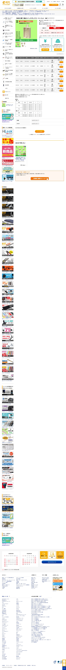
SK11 (3, 607)
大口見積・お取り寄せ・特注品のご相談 (45, 579)
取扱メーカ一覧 (5, 596)
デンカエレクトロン (19, 636)
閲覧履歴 (64, 661)
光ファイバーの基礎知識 (35, 622)
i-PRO (17, 598)
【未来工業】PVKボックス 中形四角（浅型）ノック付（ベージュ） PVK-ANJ (20, 159)
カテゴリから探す (8, 8)
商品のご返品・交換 (34, 582)
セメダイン (3, 627)
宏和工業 (17, 616)
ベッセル (3, 650)
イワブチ (17, 604)
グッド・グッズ (4, 614)
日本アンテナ (4, 640)
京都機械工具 (4, 613)
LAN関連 (17, 581)
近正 (17, 632)
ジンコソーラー (4, 622)
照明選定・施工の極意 (34, 640)
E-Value (17, 602)
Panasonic (3, 644)
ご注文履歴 (62, 1)
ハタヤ (17, 643)
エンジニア (18, 607)
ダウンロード (36, 120)
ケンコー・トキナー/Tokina (20, 615)
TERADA (3, 636)
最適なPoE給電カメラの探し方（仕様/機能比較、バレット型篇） (41, 606)
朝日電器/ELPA (4, 600)
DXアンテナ (4, 633)
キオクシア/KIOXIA (19, 612)
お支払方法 (33, 581)
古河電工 (3, 649)
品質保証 (32, 583)
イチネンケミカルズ (5, 603)
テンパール (3, 637)
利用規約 (15, 665)
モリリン (17, 655)
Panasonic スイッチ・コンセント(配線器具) (22, 584)
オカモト (17, 608)
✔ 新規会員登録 (54, 4)
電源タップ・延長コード (5, 584)
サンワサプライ (4, 620)
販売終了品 (18, 588)
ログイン (60, 5)
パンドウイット (18, 644)
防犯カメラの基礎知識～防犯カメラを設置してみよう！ (39, 598)
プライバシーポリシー (9, 665)
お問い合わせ (58, 1)
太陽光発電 (3, 583)
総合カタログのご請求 (45, 577)
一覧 (40, 596)
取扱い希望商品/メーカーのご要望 (46, 581)
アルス (17, 600)
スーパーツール (18, 624)
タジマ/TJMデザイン (5, 631)
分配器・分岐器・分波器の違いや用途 (37, 634)
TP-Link (3, 634)
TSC (16, 633)
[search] (44, 5)
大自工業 (17, 627)
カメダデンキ (4, 609)
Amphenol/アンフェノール (6, 601)
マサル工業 (3, 654)
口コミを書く (40, 131)
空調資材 (17, 582)
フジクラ (17, 646)
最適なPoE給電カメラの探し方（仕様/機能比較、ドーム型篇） (40, 607)
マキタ (3, 652)
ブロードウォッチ (19, 649)
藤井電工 (3, 646)
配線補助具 (3, 578)
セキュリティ (33, 588)
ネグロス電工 (4, 642)
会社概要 (3, 665)
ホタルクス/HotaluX (19, 651)
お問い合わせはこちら (52, 562)
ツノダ (17, 631)
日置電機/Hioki (4, 645)
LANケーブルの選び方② (35, 618)
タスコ (3, 632)
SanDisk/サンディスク (19, 619)
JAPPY (17, 621)
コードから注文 (58, 8)
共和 (17, 613)
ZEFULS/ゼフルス (19, 626)
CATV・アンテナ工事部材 (20, 577)
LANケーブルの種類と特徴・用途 (36, 620)
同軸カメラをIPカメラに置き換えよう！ (37, 604)
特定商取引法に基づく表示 (22, 665)
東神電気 (3, 638)
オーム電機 (3, 608)
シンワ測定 (3, 624)
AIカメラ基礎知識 (34, 642)
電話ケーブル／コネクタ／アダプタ (21, 580)
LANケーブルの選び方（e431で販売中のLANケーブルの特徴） (40, 616)
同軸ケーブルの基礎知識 (35, 630)
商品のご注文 (33, 577)
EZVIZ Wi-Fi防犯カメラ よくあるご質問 (37, 612)
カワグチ (17, 609)
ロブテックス (18, 657)
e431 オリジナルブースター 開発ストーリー (37, 638)
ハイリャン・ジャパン (19, 642)
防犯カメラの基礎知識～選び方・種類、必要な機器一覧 (39, 600)
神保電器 (17, 622)
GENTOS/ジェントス (5, 621)
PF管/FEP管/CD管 (4, 586)
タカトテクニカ (18, 630)
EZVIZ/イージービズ (19, 601)
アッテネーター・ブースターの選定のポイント (38, 631)
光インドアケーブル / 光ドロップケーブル (37, 624)
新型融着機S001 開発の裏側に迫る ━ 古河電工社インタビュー (40, 626)
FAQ (51, 1)
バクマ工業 (3, 643)
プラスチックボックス (19, 586)
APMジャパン (4, 606)
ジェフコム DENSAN (19, 620)
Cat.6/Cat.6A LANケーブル (35, 621)
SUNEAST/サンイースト (19, 618)
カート (63, 5)
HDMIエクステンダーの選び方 (35, 615)
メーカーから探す (33, 8)
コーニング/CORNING (5, 616)
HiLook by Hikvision (34, 613)
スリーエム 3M (4, 626)
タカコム (3, 630)
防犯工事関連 (18, 578)
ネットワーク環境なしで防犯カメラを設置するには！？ (39, 609)
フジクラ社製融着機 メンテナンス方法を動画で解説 (39, 627)
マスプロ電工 (18, 654)
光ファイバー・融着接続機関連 (6, 581)
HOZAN (3, 651)
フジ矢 (17, 648)
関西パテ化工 (4, 612)
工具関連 (3, 587)
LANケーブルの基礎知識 (35, 619)
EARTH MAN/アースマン (5, 598)
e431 (3, 602)
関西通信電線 (18, 610)
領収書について (33, 578)
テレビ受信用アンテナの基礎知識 (36, 632)
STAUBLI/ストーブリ (5, 625)
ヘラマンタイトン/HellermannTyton (21, 650)
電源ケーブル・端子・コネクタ (21, 583)
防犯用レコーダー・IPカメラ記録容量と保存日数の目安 (39, 602)
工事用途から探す (20, 8)
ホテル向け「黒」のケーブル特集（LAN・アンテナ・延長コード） (41, 639)
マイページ (54, 591)
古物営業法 (28, 665)
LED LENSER (4, 657)
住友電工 (17, 625)
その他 (3, 588)
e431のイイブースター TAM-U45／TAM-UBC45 (38, 637)
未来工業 (3, 655)
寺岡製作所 (18, 634)
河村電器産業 (4, 610)
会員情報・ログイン (34, 587)
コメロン (3, 618)
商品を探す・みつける (34, 584)
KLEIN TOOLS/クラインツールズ (21, 614)
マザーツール (18, 652)
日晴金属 (3, 639)
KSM (2, 615)
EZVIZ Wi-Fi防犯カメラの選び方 (36, 610)
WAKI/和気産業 (4, 658)
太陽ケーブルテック (19, 628)
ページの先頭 (64, 668)
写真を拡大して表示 (33, 48)
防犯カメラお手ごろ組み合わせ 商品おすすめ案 (38, 601)
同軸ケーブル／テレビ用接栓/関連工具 (8, 577)
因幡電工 (17, 603)
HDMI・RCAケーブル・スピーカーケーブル (8, 580)
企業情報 (54, 1)
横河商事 (17, 656)
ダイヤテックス (4, 628)
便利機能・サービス (34, 586)
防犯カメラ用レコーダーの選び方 (36, 603)
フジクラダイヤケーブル (5, 648)
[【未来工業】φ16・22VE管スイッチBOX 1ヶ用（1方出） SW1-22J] (3, 105)
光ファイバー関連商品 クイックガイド (37, 625)
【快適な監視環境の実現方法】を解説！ (37, 614)
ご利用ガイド (48, 1)
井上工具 (3, 604)
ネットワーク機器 (4, 582)
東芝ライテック (18, 637)
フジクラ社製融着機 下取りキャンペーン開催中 (38, 628)
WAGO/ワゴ (18, 658)
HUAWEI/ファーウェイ (19, 645)
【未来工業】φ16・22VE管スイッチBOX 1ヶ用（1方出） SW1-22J (9, 105)
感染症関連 (18, 587)
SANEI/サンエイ (4, 619)
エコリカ (17, 606)
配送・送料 (33, 580)
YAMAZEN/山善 (4, 656)
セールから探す (45, 8)
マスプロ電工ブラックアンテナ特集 (36, 633)
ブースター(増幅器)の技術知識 (35, 636)
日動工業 (17, 638)
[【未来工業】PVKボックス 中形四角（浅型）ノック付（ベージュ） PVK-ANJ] (20, 151)
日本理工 (17, 640)
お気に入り (61, 53)
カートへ (61, 62)
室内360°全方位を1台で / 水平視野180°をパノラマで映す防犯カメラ (41, 608)
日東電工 (17, 639)
